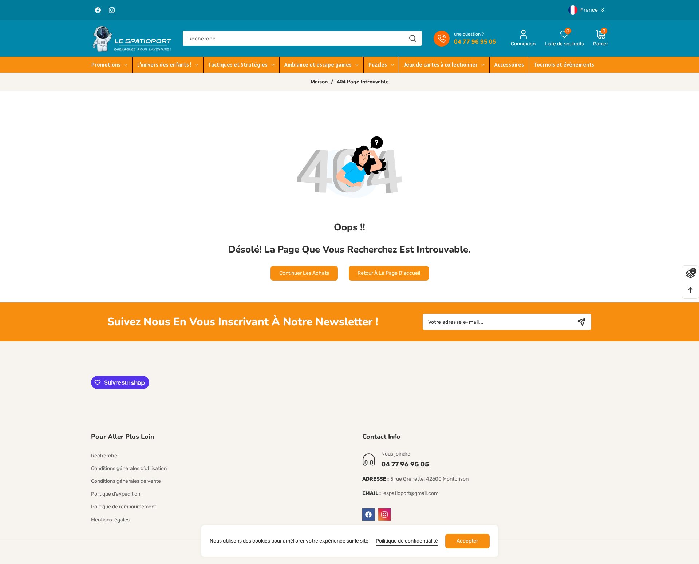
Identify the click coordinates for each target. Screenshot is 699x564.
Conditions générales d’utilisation (129, 468)
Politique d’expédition (115, 494)
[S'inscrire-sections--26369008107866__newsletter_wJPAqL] (581, 322)
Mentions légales (110, 520)
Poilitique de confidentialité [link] (407, 541)
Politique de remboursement (123, 507)
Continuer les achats (304, 273)
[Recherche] (413, 38)
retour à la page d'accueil (389, 273)
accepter (467, 541)
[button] (596, 38)
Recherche (104, 456)
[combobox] (302, 38)
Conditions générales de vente (126, 481)
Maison (319, 82)
